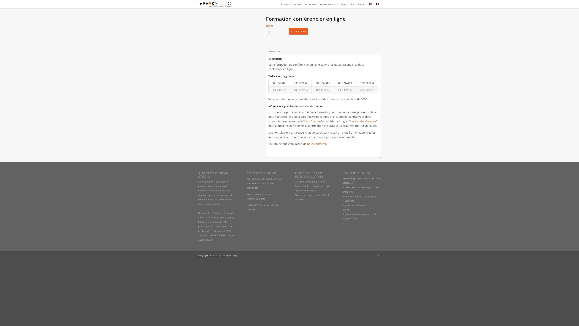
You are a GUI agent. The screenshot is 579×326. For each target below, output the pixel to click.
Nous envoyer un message (260, 194)
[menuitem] (285, 4)
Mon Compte (312, 121)
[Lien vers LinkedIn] (378, 255)
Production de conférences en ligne (313, 186)
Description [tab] (275, 51)
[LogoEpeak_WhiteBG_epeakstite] (215, 4)
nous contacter (316, 144)
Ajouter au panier (298, 31)
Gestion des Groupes (363, 121)
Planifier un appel (256, 198)
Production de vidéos (305, 190)
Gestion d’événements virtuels (310, 181)
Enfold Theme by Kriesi (230, 256)
